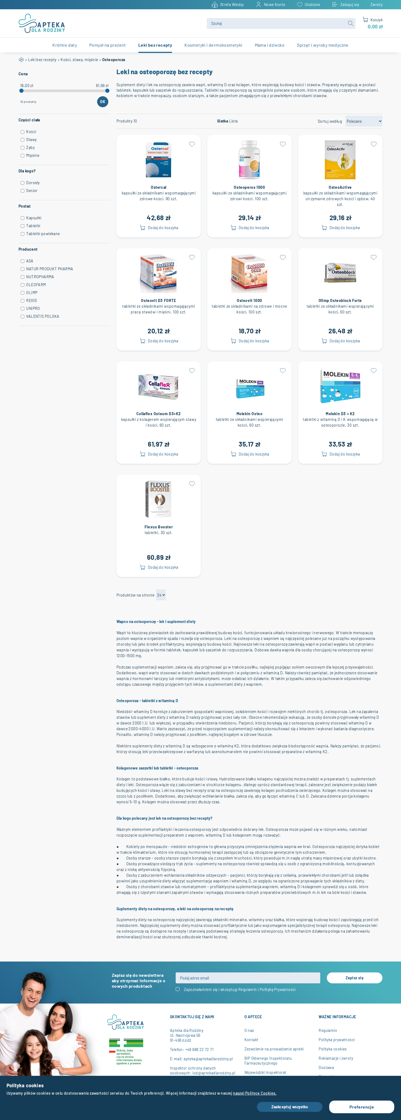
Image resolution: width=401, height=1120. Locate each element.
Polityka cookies (333, 1049)
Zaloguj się (349, 4)
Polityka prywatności (337, 1039)
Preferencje (361, 1106)
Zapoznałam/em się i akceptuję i (240, 989)
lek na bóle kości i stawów (343, 892)
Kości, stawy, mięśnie (79, 59)
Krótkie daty (64, 44)
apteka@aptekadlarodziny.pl (208, 1058)
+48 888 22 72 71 (199, 1049)
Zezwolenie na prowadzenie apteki (274, 1049)
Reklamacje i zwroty (336, 1058)
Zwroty (376, 4)
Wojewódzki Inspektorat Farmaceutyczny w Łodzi (265, 1075)
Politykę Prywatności (278, 989)
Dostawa (326, 1067)
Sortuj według (330, 121)
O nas (249, 1030)
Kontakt (251, 1039)
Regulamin (247, 989)
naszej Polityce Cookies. (255, 1093)
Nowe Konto (275, 4)
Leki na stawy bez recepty (184, 790)
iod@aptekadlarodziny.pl (213, 1073)
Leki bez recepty (42, 59)
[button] (192, 143)
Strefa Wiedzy (232, 4)
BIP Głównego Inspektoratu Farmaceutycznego (268, 1060)
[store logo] (109, 23)
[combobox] (281, 23)
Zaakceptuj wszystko (289, 1106)
